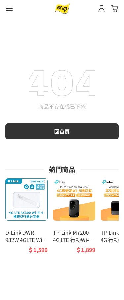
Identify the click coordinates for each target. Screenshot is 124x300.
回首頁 (62, 131)
